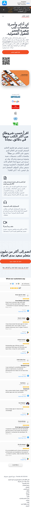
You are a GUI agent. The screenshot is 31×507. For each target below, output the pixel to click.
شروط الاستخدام (26, 485)
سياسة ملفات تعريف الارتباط (23, 481)
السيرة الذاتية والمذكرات (24, 498)
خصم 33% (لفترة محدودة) (10, 9)
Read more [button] (8, 307)
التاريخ (28, 496)
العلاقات (27, 490)
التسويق (27, 492)
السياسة (27, 500)
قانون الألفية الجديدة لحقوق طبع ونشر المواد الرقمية (18, 479)
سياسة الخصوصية (25, 483)
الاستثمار (27, 505)
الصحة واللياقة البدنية (25, 504)
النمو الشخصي (26, 489)
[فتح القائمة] (3, 16)
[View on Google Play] (27, 318)
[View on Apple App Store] (27, 295)
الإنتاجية (27, 494)
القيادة (28, 502)
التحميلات (27, 487)
